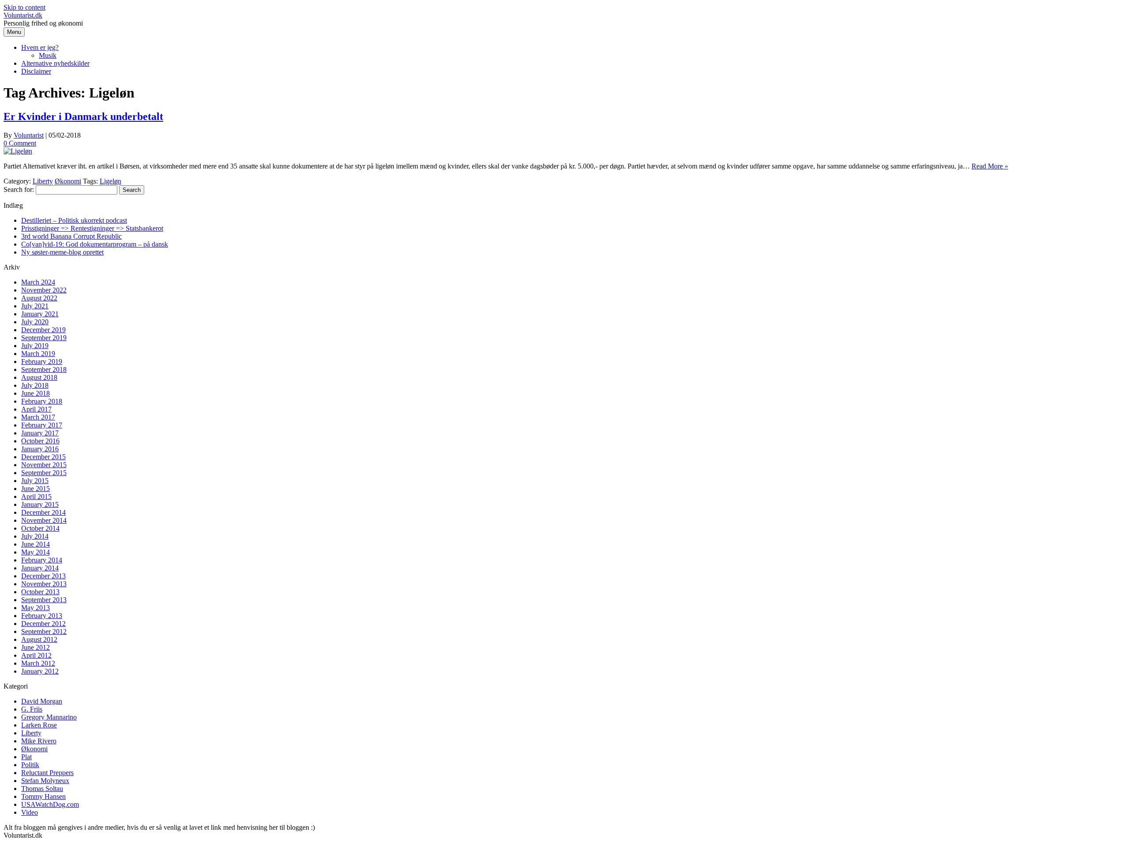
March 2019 (38, 353)
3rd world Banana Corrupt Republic (71, 236)
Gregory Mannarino (49, 717)
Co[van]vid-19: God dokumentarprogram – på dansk (94, 244)
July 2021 (35, 306)
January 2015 (40, 504)
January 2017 (40, 433)
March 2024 (38, 282)
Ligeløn (110, 181)
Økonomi (68, 181)
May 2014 (35, 552)
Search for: (19, 189)
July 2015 (35, 480)
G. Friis (31, 709)
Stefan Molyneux (45, 780)
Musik (47, 55)
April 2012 (36, 655)
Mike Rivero (38, 741)
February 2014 (41, 560)
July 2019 (35, 345)
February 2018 (41, 401)
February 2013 (41, 615)
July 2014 (35, 536)
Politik (30, 764)
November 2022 (44, 290)
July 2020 (35, 322)
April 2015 (36, 496)
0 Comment (20, 143)
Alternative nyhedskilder (55, 63)
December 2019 (43, 329)
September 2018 (44, 369)
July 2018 (35, 385)
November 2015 (44, 464)
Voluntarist (29, 135)
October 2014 (40, 528)
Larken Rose (39, 725)
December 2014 (43, 512)
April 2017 (36, 409)
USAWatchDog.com (50, 804)
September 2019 (44, 337)
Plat (26, 757)
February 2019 (41, 361)
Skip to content (24, 7)
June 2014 (35, 544)
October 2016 (40, 441)
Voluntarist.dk (23, 15)
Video (29, 812)
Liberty (43, 181)
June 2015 (35, 488)
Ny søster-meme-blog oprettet (62, 252)
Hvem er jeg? (40, 47)
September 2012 (44, 631)
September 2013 (44, 599)
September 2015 (44, 472)
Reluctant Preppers (47, 772)
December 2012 (43, 623)
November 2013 (44, 584)
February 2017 (41, 425)
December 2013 (43, 576)
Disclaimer (36, 71)
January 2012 (40, 671)
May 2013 (35, 607)
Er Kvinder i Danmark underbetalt (83, 116)
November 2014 (44, 520)
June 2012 (35, 647)
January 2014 (40, 568)
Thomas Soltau (42, 788)
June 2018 (35, 393)
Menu (14, 32)
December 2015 (43, 457)
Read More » (990, 166)
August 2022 (39, 298)
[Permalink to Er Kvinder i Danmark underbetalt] (18, 151)
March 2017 (38, 417)
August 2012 (39, 639)
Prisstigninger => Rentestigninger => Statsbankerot (92, 228)
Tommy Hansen (43, 796)
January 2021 (40, 314)
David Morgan (41, 701)
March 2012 (38, 663)
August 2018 (39, 377)
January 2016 (40, 449)
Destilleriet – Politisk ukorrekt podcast (74, 220)
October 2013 (40, 592)
